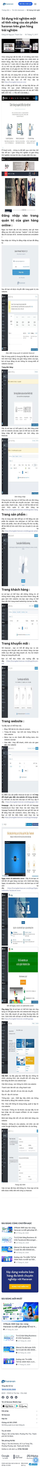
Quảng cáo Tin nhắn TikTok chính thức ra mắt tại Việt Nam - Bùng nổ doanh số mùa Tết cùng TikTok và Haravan (26, 1258)
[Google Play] (21, 1406)
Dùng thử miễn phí (20, 1287)
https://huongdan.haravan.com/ (15, 82)
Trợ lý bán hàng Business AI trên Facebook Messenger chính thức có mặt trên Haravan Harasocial (25, 1238)
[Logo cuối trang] (8, 1381)
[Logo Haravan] (8, 3)
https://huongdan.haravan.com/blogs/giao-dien (21, 802)
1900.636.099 (9, 1389)
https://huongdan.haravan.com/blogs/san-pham (21, 531)
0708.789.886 (23, 1449)
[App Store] (8, 1406)
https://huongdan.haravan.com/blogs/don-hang (21, 510)
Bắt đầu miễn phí (25, 4)
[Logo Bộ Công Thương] (33, 1464)
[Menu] (35, 4)
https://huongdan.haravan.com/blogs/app (18, 1019)
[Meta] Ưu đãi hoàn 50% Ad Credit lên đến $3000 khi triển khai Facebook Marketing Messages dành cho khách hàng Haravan (25, 1248)
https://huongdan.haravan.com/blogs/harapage (21, 817)
